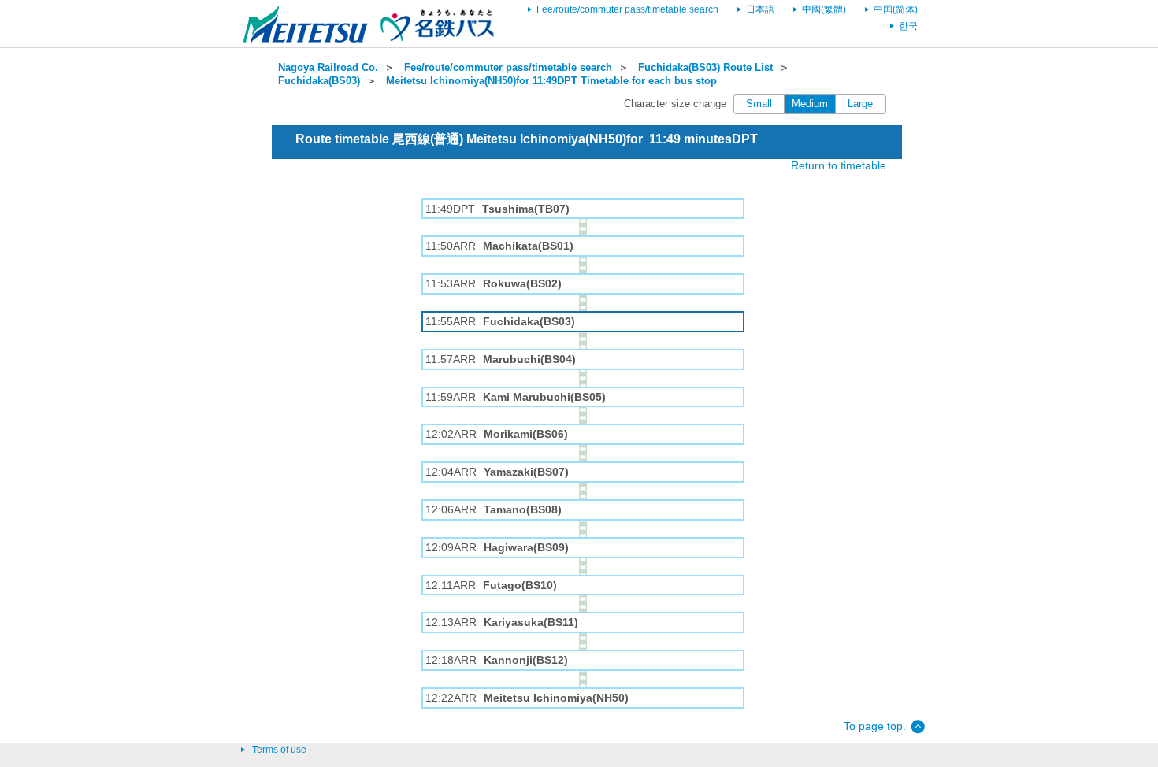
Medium (810, 103)
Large (860, 103)
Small (759, 103)
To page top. (875, 726)
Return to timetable (838, 165)
